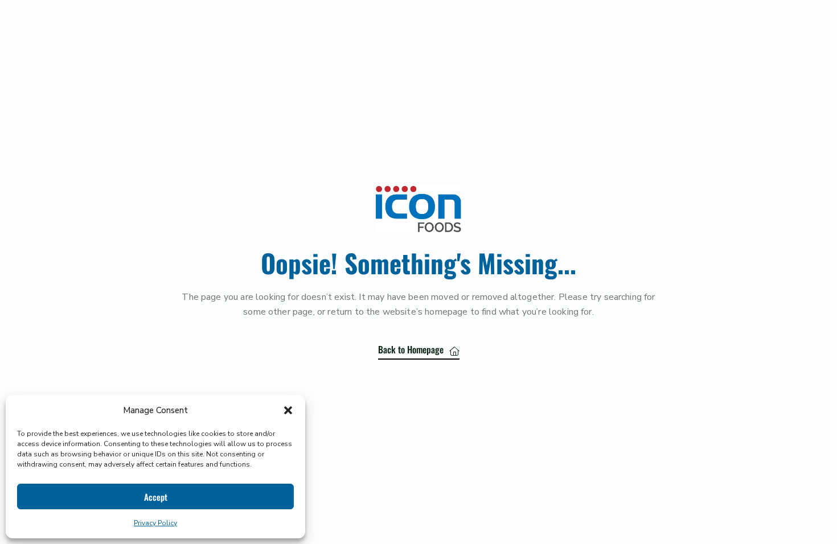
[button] (288, 410)
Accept (155, 497)
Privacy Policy (155, 522)
